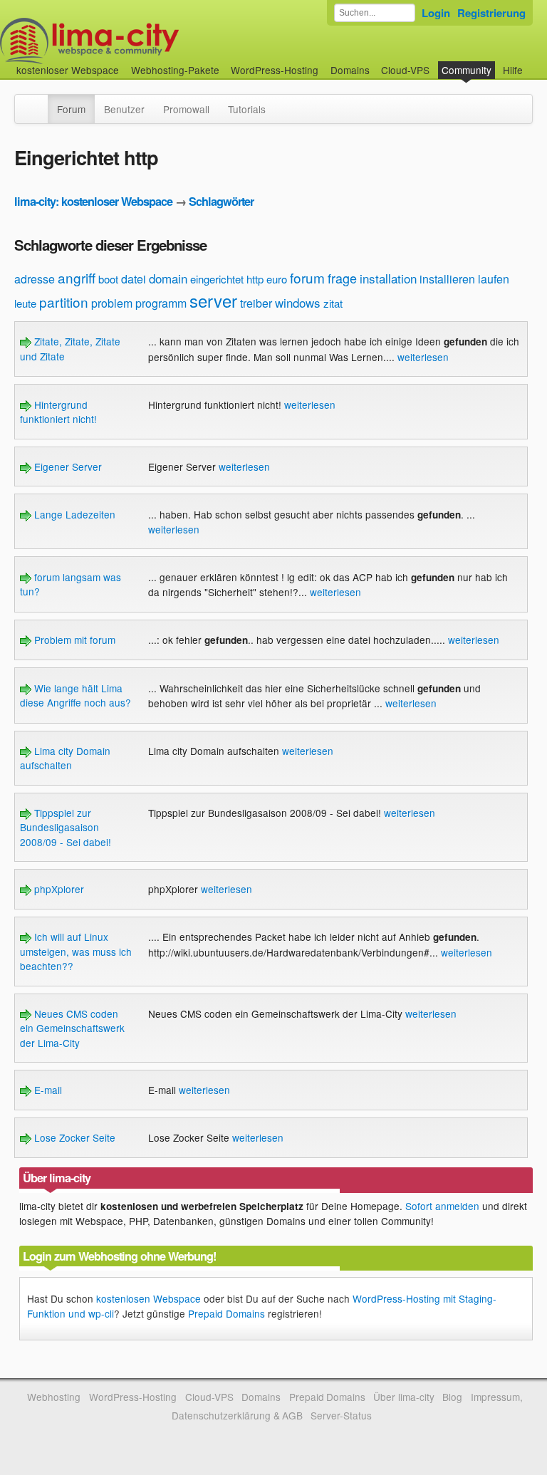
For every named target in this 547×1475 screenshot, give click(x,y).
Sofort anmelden (442, 1206)
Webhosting (53, 1397)
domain (168, 278)
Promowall (186, 109)
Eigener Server (66, 466)
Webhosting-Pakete (175, 70)
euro (276, 278)
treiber (256, 303)
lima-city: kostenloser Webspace (93, 201)
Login (436, 13)
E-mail (46, 1090)
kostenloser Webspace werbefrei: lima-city (142, 41)
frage (342, 278)
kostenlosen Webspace (148, 1298)
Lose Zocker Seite (73, 1137)
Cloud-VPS (405, 70)
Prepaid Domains (226, 1313)
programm (161, 303)
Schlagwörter (221, 201)
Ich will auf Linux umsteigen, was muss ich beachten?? (76, 951)
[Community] (38, 102)
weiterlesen (423, 357)
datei (133, 279)
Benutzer (124, 109)
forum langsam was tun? (70, 584)
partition (63, 301)
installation (388, 278)
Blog (452, 1397)
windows (298, 302)
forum (307, 277)
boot (108, 278)
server (213, 300)
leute (25, 303)
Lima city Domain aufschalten (65, 758)
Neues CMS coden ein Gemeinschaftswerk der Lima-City (72, 1028)
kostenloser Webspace (67, 70)
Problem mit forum (73, 639)
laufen (493, 279)
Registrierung (491, 13)
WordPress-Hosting (274, 70)
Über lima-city (403, 1397)
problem (111, 303)
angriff (76, 277)
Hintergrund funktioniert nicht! (58, 411)
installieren (447, 279)
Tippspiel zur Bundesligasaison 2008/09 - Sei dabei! (65, 827)
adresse (34, 279)
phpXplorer (57, 889)
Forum (71, 109)
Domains (350, 70)
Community (466, 70)
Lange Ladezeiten (73, 514)
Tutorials (247, 109)
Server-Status (341, 1415)
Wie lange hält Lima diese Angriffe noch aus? (75, 695)
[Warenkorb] (534, 63)
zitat (333, 303)
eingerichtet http (227, 278)
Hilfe (513, 70)
